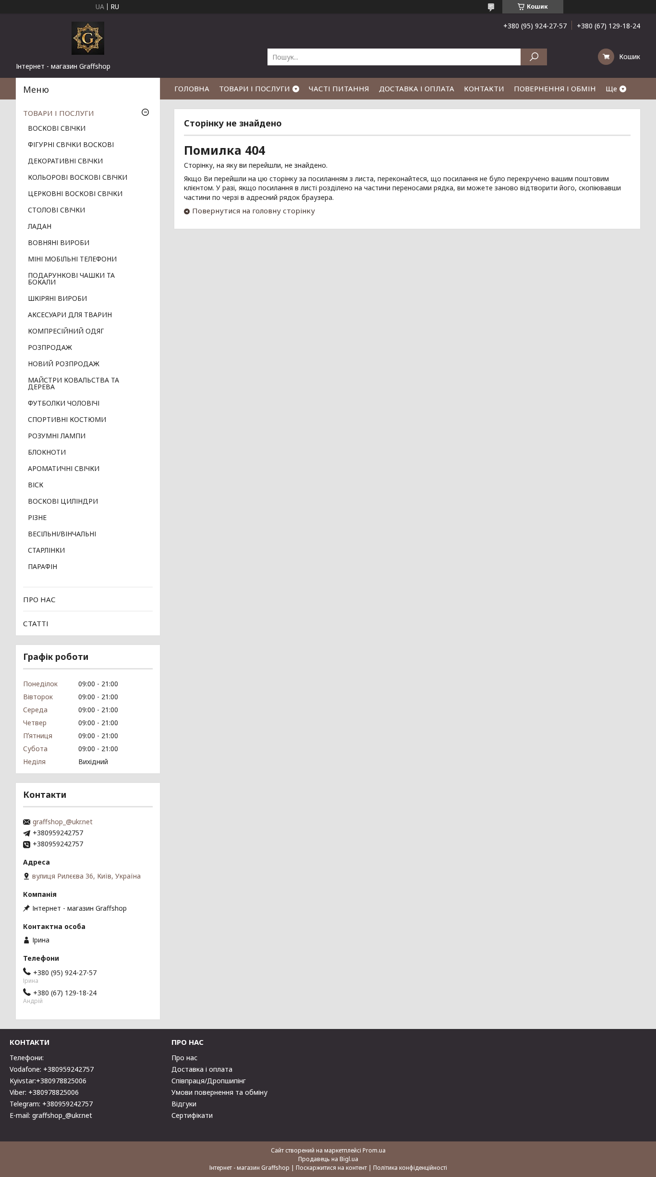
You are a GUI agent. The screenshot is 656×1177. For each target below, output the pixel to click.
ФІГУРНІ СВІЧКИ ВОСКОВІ (71, 145)
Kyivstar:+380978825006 (48, 1080)
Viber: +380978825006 (44, 1092)
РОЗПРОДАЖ (50, 348)
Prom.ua (374, 1150)
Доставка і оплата (201, 1069)
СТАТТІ (36, 623)
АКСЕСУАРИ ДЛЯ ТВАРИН (70, 315)
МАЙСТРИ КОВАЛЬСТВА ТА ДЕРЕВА (73, 384)
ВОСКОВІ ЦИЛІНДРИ (63, 502)
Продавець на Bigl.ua (328, 1159)
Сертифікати (192, 1115)
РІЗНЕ (37, 518)
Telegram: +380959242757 (51, 1103)
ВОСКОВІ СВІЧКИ (56, 129)
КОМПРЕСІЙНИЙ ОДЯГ (66, 331)
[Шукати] (534, 57)
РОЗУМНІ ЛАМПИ (56, 436)
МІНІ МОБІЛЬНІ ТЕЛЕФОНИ (72, 259)
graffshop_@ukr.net (63, 822)
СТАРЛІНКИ (46, 551)
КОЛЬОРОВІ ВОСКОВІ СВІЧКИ (77, 178)
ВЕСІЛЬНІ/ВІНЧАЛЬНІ (62, 534)
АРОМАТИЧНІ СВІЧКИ (63, 469)
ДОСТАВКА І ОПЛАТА (416, 88)
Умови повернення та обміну (219, 1092)
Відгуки (183, 1103)
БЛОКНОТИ (47, 453)
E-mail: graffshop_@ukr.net (51, 1115)
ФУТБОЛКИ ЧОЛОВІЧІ (63, 404)
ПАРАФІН (42, 567)
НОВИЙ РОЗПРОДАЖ (63, 364)
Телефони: (27, 1057)
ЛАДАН (39, 227)
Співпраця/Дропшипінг (208, 1080)
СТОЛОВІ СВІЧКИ (56, 210)
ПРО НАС (39, 599)
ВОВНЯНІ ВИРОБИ (58, 243)
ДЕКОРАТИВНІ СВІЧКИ (65, 161)
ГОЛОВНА (191, 88)
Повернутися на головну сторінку (253, 210)
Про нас (184, 1057)
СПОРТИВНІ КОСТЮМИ (67, 420)
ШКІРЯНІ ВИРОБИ (57, 299)
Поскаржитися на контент (331, 1168)
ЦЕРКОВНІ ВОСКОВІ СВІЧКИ (75, 194)
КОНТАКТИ (484, 88)
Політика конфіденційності (410, 1168)
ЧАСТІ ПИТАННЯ (339, 88)
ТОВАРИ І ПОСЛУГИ (254, 88)
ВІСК (35, 485)
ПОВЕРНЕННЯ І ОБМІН (555, 88)
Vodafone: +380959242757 (52, 1069)
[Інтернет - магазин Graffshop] (88, 37)
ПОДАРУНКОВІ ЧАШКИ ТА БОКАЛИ (71, 279)
